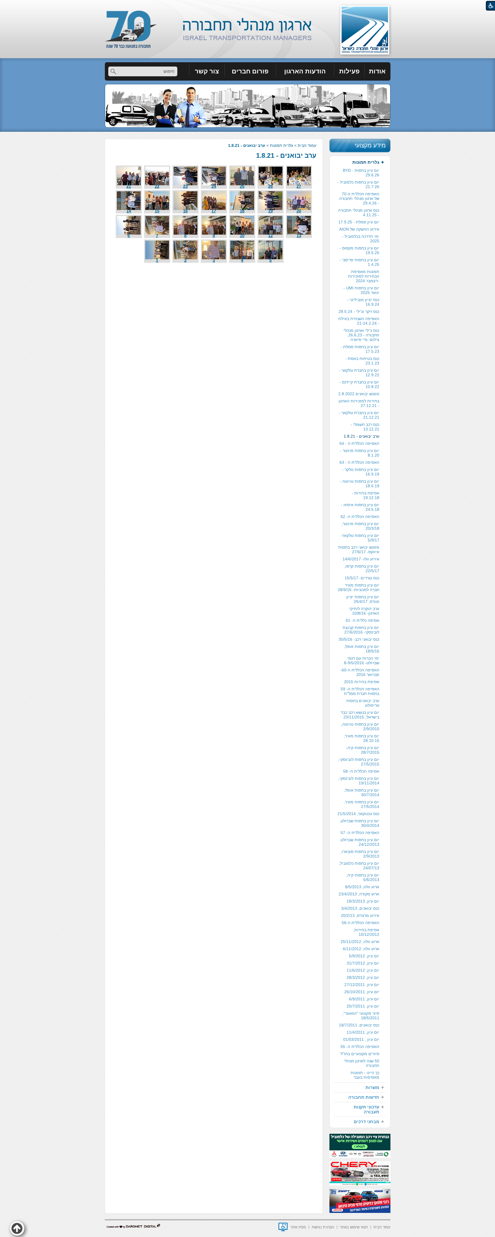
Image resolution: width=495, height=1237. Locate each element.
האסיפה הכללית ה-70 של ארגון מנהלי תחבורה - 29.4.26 (359, 198)
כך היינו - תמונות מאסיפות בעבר (365, 1075)
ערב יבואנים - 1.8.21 (286, 155)
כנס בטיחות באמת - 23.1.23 (362, 360)
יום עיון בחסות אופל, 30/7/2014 (361, 792)
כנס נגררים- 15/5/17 (362, 578)
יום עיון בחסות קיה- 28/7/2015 (362, 750)
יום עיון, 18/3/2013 (363, 901)
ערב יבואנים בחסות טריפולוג (362, 703)
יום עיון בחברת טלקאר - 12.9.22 (359, 372)
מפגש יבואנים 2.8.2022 (358, 393)
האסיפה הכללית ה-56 (360, 922)
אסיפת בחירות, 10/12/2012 (366, 932)
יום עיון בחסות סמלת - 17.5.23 (360, 349)
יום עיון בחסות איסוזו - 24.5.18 (360, 507)
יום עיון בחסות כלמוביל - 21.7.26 (358, 184)
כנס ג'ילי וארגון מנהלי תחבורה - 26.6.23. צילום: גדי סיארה (361, 335)
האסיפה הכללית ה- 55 (360, 1046)
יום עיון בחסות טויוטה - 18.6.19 (359, 483)
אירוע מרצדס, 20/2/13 (360, 915)
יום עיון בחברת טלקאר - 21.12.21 (359, 415)
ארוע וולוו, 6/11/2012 (361, 948)
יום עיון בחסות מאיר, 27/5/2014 (361, 804)
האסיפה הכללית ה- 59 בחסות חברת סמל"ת (360, 691)
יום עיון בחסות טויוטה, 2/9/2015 (360, 726)
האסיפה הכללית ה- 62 (360, 516)
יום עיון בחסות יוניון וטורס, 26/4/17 (362, 599)
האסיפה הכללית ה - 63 (359, 462)
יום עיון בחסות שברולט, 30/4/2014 (359, 823)
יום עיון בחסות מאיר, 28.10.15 (361, 738)
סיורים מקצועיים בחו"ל (360, 1053)
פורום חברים (250, 71)
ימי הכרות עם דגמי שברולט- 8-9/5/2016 (361, 660)
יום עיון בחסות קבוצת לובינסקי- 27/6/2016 (361, 629)
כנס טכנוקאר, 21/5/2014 (358, 813)
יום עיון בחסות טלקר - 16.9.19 (360, 471)
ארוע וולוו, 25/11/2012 (360, 941)
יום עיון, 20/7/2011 (363, 1006)
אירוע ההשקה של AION (359, 229)
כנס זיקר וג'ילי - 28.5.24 (359, 311)
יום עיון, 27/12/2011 (361, 984)
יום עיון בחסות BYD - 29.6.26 (361, 172)
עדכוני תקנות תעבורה (366, 1109)
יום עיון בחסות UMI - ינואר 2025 (361, 290)
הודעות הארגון (305, 71)
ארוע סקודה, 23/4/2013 (359, 894)
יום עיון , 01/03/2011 (361, 1039)
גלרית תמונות (281, 145)
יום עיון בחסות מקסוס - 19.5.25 (359, 250)
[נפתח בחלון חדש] (283, 1227)
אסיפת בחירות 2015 (361, 681)
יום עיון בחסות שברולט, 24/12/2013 (359, 842)
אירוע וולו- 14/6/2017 (361, 559)
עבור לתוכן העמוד (247, 5)
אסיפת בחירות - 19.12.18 (365, 495)
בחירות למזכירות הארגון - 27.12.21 (359, 403)
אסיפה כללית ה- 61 (362, 620)
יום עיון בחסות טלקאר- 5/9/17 (360, 537)
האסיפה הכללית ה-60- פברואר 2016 (359, 672)
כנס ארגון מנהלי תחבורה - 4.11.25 (358, 212)
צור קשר (207, 71)
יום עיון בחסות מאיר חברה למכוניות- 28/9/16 (358, 587)
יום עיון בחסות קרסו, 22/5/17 (361, 568)
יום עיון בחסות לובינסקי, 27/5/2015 (358, 761)
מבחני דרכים (366, 1121)
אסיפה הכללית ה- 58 (361, 771)
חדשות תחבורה (363, 1097)
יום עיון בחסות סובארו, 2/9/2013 (360, 853)
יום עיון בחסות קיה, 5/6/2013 (362, 877)
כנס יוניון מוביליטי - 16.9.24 (363, 302)
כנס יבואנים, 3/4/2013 (360, 908)
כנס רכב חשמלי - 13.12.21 (365, 426)
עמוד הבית (307, 145)
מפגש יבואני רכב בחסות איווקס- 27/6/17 (358, 549)
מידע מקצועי (370, 145)
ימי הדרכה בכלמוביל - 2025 (360, 238)
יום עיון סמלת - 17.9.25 (358, 222)
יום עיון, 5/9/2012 (364, 956)
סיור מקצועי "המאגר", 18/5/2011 (360, 1015)
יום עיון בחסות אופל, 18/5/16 (361, 648)
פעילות (349, 71)
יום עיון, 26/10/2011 (361, 991)
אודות (377, 71)
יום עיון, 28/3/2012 (363, 977)
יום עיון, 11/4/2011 (363, 1032)
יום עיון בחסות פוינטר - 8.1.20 (359, 452)
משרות (372, 1087)
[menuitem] (377, 71)
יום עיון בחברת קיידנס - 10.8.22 (359, 384)
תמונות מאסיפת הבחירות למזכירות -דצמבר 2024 (363, 276)
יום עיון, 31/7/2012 (363, 963)
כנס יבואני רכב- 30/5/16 (359, 639)
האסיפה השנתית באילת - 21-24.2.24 (358, 321)
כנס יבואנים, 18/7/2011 (359, 1025)
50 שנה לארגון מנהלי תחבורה (361, 1063)
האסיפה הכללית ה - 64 (359, 443)
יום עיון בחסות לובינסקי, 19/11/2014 (358, 780)
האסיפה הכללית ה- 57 (360, 832)
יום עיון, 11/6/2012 (363, 970)
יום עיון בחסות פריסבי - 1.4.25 (359, 262)
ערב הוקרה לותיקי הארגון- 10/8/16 (364, 610)
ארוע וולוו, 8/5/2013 (362, 887)
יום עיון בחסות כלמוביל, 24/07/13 (359, 865)
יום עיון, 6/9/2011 (364, 999)
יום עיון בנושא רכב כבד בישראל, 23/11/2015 (360, 714)
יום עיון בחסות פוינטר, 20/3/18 (360, 526)
